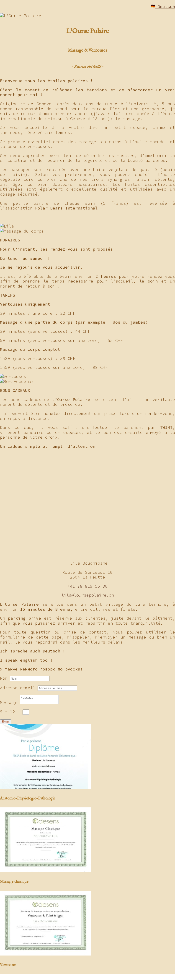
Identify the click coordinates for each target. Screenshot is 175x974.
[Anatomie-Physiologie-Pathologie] (45, 787)
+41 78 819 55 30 (87, 586)
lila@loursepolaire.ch (87, 595)
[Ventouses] (45, 954)
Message (9, 702)
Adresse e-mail (17, 687)
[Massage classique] (45, 870)
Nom (4, 678)
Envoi (5, 721)
